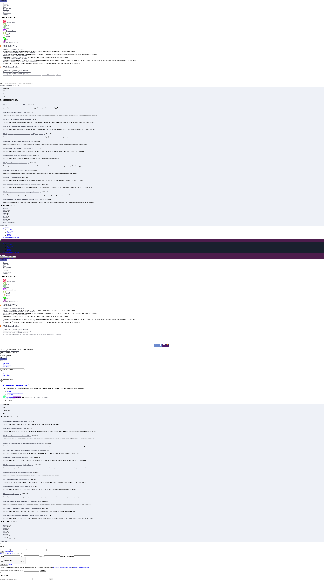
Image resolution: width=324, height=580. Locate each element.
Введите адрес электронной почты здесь (11, 570)
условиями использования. (81, 567)
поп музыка (10, 394)
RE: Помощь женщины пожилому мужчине (16, 192)
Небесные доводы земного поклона (13, 49)
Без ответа (6, 366)
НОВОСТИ (10, 235)
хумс (4, 220)
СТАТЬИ (9, 229)
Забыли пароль (9, 551)
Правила (5, 14)
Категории (6, 5)
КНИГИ (9, 234)
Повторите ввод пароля (67, 556)
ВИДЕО (9, 232)
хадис (5, 213)
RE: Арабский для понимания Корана (15, 119)
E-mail (22, 556)
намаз (5, 217)
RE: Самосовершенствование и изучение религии (18, 199)
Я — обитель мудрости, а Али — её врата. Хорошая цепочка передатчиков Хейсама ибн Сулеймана (32, 75)
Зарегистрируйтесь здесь (7, 553)
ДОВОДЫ (6, 228)
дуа (4, 214)
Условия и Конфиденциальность (9, 85)
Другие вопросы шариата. (41, 397)
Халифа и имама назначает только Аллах (15, 58)
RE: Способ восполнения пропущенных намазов (18, 126)
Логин (2, 556)
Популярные (7, 365)
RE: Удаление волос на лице (12, 155)
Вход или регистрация (6, 258)
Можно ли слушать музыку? (16, 385)
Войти (10, 564)
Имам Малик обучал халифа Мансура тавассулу (17, 72)
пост (4, 216)
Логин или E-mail (5, 550)
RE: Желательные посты (11, 170)
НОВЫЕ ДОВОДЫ (10, 67)
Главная (5, 4)
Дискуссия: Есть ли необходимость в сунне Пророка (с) (19, 52)
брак (4, 211)
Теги (4, 7)
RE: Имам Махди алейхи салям (13, 105)
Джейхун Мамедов (38, 126)
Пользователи (7, 13)
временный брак (8, 222)
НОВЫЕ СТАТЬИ (10, 46)
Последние (6, 363)
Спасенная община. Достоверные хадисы (15, 55)
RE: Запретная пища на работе (12, 148)
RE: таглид (6, 177)
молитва (5, 208)
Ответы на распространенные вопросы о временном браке (20, 61)
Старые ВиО (7, 8)
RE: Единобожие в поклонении (12, 112)
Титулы (5, 11)
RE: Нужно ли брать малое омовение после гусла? (18, 134)
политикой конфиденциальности (62, 567)
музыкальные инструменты (15, 393)
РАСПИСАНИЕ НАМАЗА (11, 237)
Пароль (28, 550)
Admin (25, 105)
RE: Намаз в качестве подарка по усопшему (16, 184)
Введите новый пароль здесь (8, 579)
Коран (5, 210)
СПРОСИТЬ (4, 1)
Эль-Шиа (6, 10)
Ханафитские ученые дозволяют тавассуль (15, 70)
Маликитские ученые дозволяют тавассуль (15, 73)
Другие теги (3, 225)
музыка (9, 391)
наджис (5, 219)
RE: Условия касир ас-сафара (12, 141)
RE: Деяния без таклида (10, 163)
